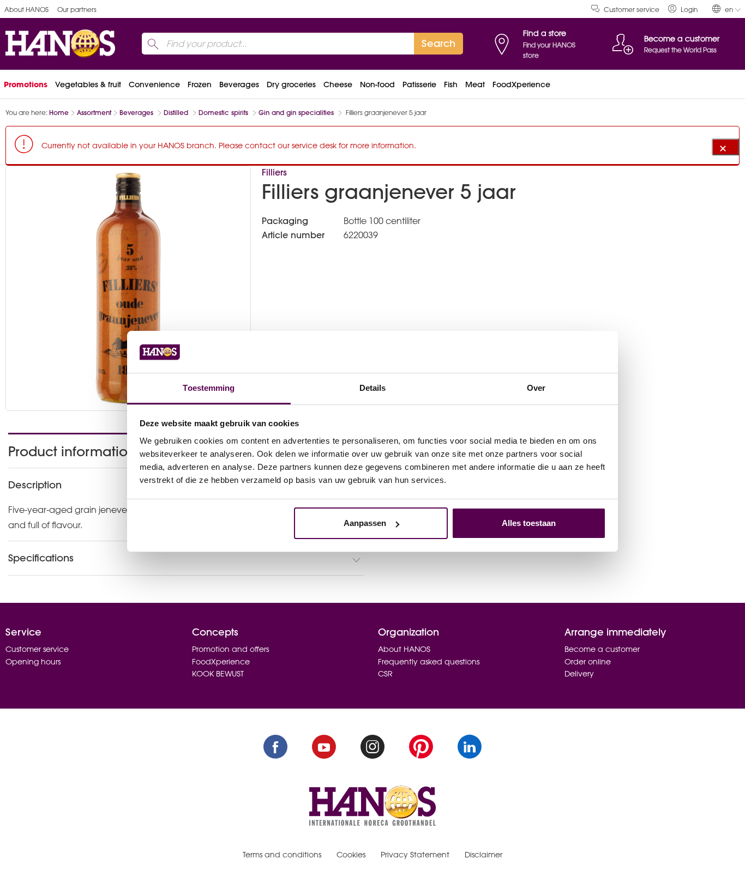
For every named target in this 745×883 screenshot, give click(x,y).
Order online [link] (587, 661)
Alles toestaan (529, 523)
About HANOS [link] (26, 9)
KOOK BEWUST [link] (218, 673)
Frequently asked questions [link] (428, 661)
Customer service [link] (631, 9)
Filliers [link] (274, 172)
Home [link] (59, 112)
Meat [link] (475, 84)
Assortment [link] (94, 112)
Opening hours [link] (33, 661)
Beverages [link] (239, 84)
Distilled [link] (177, 112)
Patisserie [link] (419, 84)
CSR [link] (385, 673)
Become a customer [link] (602, 649)
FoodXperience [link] (521, 84)
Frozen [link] (200, 84)
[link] (683, 9)
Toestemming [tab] (209, 387)
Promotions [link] (25, 84)
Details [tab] (372, 387)
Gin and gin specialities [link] (297, 112)
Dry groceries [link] (291, 84)
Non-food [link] (377, 84)
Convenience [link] (154, 84)
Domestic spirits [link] (224, 112)
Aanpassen (365, 523)
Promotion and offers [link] (230, 649)
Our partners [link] (77, 9)
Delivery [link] (579, 673)
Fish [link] (451, 84)
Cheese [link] (337, 84)
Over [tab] (536, 387)
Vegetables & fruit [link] (88, 84)
